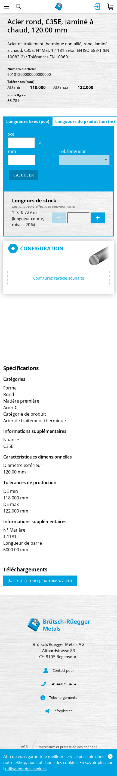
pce (11, 134)
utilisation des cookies (26, 768)
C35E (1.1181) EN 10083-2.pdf (42, 580)
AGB (24, 746)
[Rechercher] (18, 6)
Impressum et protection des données (67, 746)
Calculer (23, 175)
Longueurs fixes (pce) (27, 121)
